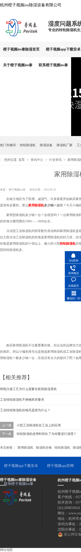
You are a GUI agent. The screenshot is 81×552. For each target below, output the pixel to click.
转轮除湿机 (28, 145)
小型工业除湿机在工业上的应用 (39, 425)
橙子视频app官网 (60, 466)
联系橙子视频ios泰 (53, 65)
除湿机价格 (44, 447)
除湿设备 (46, 145)
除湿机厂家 (64, 145)
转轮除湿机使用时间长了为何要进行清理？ (46, 434)
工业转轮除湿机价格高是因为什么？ (25, 410)
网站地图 (6, 550)
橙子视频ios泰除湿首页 (21, 49)
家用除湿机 (25, 447)
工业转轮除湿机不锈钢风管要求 (22, 399)
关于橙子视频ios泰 (17, 65)
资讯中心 (37, 159)
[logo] (22, 35)
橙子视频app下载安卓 (21, 466)
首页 (22, 159)
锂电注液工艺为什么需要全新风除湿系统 (28, 389)
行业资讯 (56, 159)
